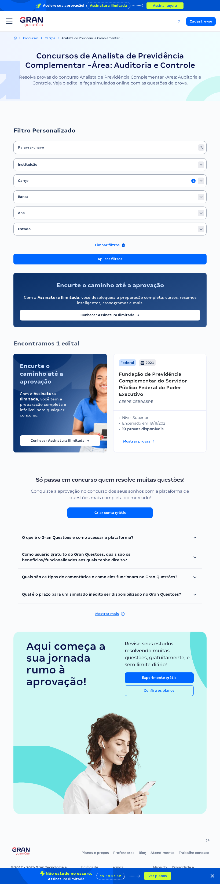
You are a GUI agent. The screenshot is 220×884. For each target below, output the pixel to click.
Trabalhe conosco (194, 853)
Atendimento (162, 853)
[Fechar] (212, 876)
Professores (123, 853)
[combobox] (110, 164)
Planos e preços (95, 853)
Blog (142, 853)
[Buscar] (201, 147)
